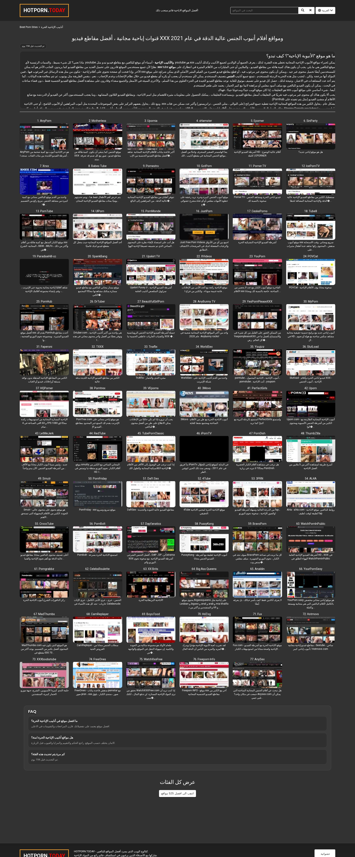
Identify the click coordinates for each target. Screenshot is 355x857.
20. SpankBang (97, 256)
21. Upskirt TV (151, 256)
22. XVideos (204, 256)
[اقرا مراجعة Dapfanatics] (150, 539)
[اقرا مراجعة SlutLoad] (310, 362)
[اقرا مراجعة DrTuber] (97, 317)
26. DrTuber (97, 301)
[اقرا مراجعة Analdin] (257, 585)
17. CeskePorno (257, 211)
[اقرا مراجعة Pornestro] (150, 182)
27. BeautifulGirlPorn (150, 301)
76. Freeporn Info (204, 659)
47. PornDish (257, 433)
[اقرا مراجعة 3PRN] (257, 494)
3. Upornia (150, 120)
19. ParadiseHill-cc (44, 256)
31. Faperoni (44, 346)
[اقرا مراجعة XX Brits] (150, 585)
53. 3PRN (257, 478)
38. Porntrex (97, 388)
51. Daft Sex (151, 478)
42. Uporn (310, 388)
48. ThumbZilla (310, 433)
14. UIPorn (97, 211)
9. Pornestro (151, 166)
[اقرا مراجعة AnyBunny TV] (204, 317)
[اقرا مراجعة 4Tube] (204, 494)
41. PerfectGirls (257, 388)
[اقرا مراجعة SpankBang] (97, 272)
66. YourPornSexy (310, 569)
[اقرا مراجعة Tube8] (310, 227)
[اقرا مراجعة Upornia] (150, 136)
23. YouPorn (257, 256)
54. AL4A (311, 478)
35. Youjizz (257, 346)
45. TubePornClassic (151, 433)
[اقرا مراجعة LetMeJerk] (44, 449)
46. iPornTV (204, 433)
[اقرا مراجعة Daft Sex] (150, 494)
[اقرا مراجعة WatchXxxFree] (150, 675)
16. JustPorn (204, 211)
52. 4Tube (204, 478)
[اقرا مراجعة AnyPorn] (44, 136)
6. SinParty (311, 120)
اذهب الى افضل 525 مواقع (177, 793)
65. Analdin (257, 569)
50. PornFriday (97, 478)
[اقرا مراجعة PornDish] (257, 449)
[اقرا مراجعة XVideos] (204, 272)
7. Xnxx (44, 166)
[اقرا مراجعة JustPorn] (204, 227)
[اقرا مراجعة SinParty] (310, 136)
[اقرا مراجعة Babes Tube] (97, 182)
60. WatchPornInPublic (310, 523)
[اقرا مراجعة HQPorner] (44, 404)
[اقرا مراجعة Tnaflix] (150, 362)
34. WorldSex (204, 346)
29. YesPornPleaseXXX (257, 301)
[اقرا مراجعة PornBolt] (97, 539)
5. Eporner (257, 120)
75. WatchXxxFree (151, 659)
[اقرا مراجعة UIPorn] (97, 227)
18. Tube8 (310, 211)
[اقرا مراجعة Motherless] (97, 136)
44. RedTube (97, 433)
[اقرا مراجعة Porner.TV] (257, 182)
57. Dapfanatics (151, 523)
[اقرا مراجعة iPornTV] (204, 449)
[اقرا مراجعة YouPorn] (257, 272)
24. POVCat (310, 256)
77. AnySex (257, 659)
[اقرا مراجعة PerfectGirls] (257, 404)
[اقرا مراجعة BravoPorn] (257, 539)
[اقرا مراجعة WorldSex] (204, 362)
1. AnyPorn (44, 120)
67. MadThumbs (44, 614)
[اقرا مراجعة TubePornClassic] (150, 449)
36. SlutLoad (311, 346)
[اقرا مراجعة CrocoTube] (44, 539)
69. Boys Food (151, 614)
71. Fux (257, 614)
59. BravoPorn (257, 523)
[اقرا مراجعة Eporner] (257, 136)
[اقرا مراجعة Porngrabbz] (44, 585)
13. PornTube (44, 211)
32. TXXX (98, 346)
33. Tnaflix (150, 346)
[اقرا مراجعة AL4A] (310, 494)
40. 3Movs (204, 388)
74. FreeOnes (97, 659)
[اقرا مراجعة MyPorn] (310, 317)
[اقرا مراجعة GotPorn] (204, 182)
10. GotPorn (204, 166)
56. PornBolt (97, 523)
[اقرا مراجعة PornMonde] (150, 227)
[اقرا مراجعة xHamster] (204, 136)
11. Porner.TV (257, 166)
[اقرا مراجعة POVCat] (310, 272)
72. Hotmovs (311, 614)
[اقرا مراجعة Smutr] (44, 494)
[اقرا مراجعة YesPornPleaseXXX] (257, 317)
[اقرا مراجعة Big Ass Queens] (204, 585)
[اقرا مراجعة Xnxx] (44, 182)
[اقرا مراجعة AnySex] (257, 675)
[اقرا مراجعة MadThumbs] (44, 630)
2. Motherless (97, 120)
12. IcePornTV (311, 166)
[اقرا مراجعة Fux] (257, 630)
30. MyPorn (310, 301)
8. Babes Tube (97, 166)
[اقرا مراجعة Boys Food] (150, 630)
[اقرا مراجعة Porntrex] (97, 404)
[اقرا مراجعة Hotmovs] (310, 630)
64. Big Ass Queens (204, 569)
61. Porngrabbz (44, 569)
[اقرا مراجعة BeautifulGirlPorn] (150, 317)
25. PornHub (44, 301)
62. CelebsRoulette (97, 569)
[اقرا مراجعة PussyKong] (204, 539)
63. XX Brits (150, 569)
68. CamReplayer (97, 614)
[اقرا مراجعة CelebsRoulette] (97, 585)
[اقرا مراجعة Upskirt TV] (150, 272)
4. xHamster (204, 120)
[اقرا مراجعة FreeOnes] (97, 675)
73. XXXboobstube (44, 659)
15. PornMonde (151, 211)
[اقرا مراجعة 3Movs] (204, 404)
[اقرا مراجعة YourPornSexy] (310, 585)
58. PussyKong (204, 523)
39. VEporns (151, 388)
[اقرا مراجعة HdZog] (204, 630)
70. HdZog (204, 614)
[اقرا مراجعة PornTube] (44, 227)
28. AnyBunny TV (204, 301)
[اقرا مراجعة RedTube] (97, 449)
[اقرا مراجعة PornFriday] (97, 494)
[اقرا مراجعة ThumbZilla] (310, 449)
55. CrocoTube (44, 523)
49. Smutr (44, 478)
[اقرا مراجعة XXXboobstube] (44, 675)
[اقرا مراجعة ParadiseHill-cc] (44, 272)
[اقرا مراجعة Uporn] (310, 404)
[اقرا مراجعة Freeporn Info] (204, 675)
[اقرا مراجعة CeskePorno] (257, 227)
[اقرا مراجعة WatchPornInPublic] (310, 539)
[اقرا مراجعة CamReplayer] (97, 630)
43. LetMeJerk (44, 433)
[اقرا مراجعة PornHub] (44, 317)
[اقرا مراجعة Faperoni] (44, 362)
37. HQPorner (44, 388)
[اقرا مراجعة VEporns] (150, 404)
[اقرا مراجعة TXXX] (97, 362)
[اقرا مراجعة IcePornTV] (310, 182)
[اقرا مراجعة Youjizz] (257, 362)
